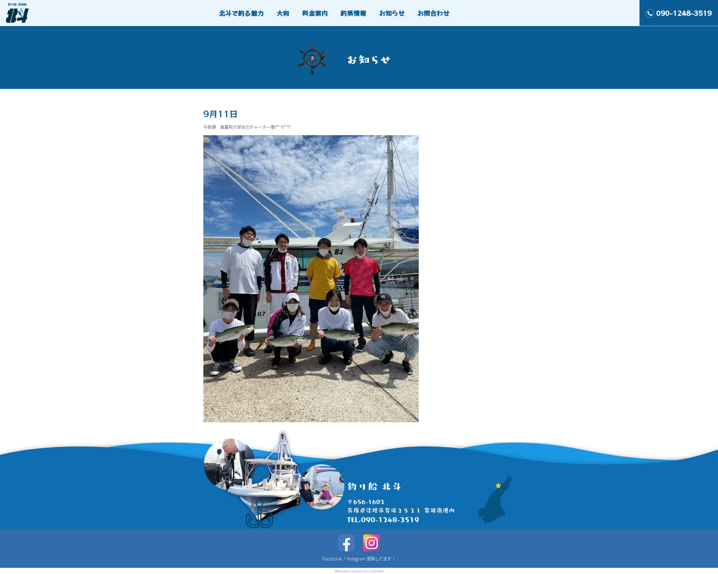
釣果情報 (353, 13)
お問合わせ (433, 13)
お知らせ (392, 13)
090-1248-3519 (684, 13)
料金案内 (315, 13)
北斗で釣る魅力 (241, 13)
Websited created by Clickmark (359, 571)
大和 (283, 13)
